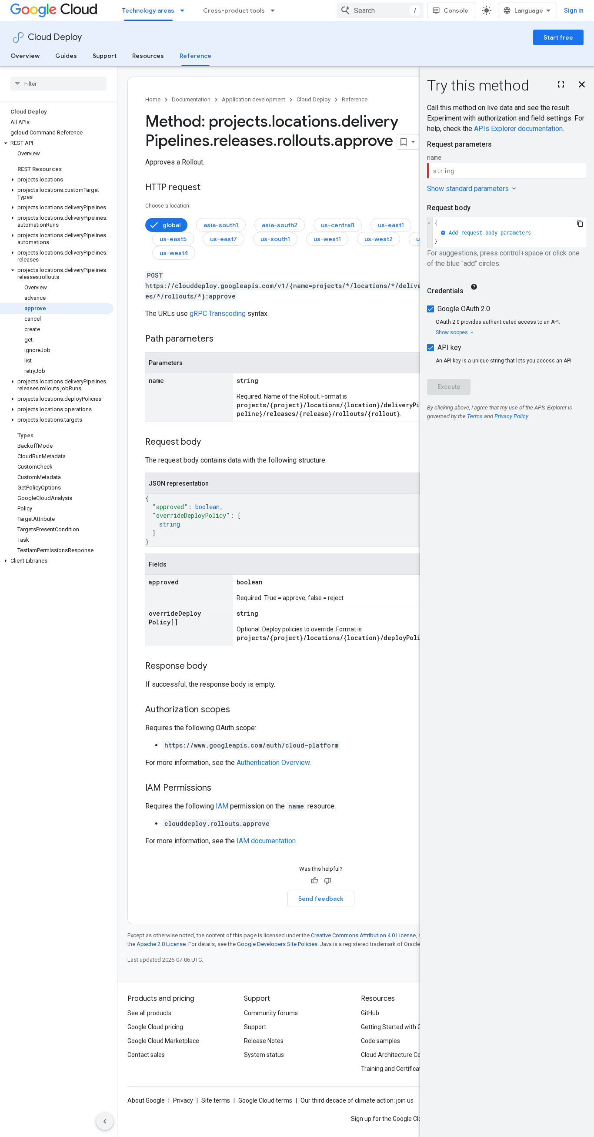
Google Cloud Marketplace (163, 1040)
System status (264, 1054)
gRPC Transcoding (218, 313)
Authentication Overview (273, 762)
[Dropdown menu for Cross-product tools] (275, 10)
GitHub (370, 1013)
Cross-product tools (234, 10)
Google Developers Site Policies (277, 944)
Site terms (215, 1100)
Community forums (271, 1013)
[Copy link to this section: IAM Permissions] (220, 788)
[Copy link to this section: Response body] (215, 666)
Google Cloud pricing (155, 1026)
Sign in (574, 10)
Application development (253, 99)
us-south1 (275, 239)
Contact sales (146, 1054)
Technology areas (148, 10)
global (171, 225)
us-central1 (337, 225)
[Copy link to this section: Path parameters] (222, 339)
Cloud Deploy (55, 37)
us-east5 (173, 239)
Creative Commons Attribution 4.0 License (363, 935)
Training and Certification (395, 1068)
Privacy (183, 1100)
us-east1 (391, 225)
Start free (558, 37)
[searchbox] (58, 84)
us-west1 (327, 239)
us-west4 (174, 253)
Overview (25, 56)
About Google (146, 1100)
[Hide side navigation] (104, 1121)
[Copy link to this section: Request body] (209, 442)
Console (456, 10)
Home (152, 99)
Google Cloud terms (265, 1100)
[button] (56, 143)
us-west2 (378, 239)
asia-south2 (279, 225)
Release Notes (264, 1040)
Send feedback (321, 898)
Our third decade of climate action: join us (357, 1100)
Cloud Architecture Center (396, 1054)
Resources (148, 56)
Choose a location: (167, 206)
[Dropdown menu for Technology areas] (184, 10)
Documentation (191, 99)
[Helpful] (314, 880)
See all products (149, 1013)
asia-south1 (221, 225)
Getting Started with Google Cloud (407, 1026)
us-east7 (223, 239)
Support (105, 56)
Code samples (380, 1040)
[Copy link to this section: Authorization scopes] (238, 710)
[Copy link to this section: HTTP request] (209, 188)
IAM (222, 806)
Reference (195, 56)
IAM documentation (266, 841)
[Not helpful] (327, 880)
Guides (66, 56)
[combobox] (380, 10)
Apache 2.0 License (161, 944)
